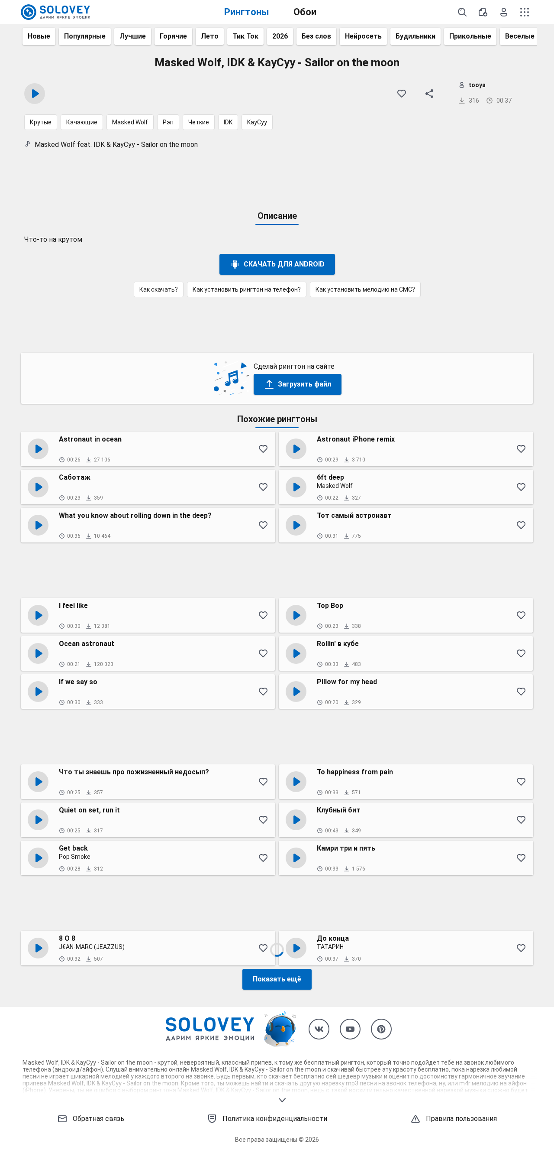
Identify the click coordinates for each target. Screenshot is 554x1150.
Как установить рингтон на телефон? (247, 289)
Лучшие (132, 36)
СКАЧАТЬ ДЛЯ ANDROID (284, 264)
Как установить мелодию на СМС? (365, 289)
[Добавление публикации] (483, 12)
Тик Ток (245, 36)
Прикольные (470, 36)
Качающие (81, 122)
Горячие (173, 36)
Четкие (198, 122)
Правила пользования (461, 1118)
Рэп (168, 122)
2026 (280, 36)
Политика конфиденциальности (274, 1118)
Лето (210, 36)
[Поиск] (462, 12)
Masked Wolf (130, 122)
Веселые (520, 36)
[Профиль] (503, 12)
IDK (228, 122)
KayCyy (257, 122)
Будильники (415, 36)
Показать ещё (277, 979)
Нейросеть (363, 36)
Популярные (85, 36)
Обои (304, 11)
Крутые (41, 122)
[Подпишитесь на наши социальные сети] (319, 1029)
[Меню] (524, 12)
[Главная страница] (55, 12)
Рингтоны (246, 11)
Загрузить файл (304, 384)
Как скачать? (158, 289)
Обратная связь (98, 1118)
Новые (39, 36)
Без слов (316, 36)
